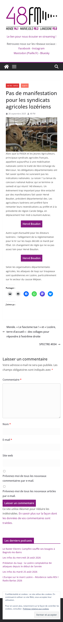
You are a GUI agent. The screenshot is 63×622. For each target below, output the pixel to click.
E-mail (7, 440)
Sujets (24, 85)
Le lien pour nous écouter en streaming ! (31, 36)
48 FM (32, 113)
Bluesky (44, 53)
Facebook (24, 48)
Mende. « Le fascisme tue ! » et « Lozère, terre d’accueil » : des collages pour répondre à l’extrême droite (31, 331)
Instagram (38, 48)
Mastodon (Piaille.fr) (26, 53)
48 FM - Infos (12, 85)
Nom (7, 424)
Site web (8, 455)
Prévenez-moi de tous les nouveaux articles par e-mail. (29, 493)
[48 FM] (6, 67)
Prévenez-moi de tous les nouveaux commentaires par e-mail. (24, 478)
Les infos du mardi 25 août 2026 (20, 571)
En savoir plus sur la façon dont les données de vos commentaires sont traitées (30, 518)
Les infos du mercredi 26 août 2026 (22, 557)
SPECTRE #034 (48, 344)
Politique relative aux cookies (36, 608)
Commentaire (12, 379)
